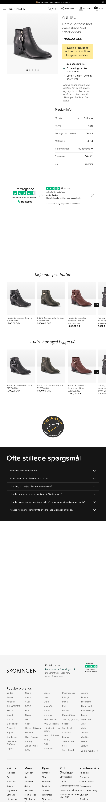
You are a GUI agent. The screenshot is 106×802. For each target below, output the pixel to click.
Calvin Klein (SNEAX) (12, 742)
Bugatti (10, 732)
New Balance (50, 719)
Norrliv (47, 739)
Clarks (28, 692)
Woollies (85, 737)
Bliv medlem (66, 776)
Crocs (28, 697)
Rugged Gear (68, 714)
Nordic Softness (51, 735)
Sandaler (11, 794)
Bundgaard (12, 737)
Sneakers (11, 781)
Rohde (65, 710)
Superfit (84, 692)
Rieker (65, 706)
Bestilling (84, 799)
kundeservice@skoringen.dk (60, 669)
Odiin (46, 744)
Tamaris (84, 697)
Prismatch (84, 777)
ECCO (28, 706)
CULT (27, 701)
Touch (84, 714)
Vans (83, 723)
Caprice (10, 748)
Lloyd (46, 697)
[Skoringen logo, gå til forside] (16, 9)
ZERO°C (85, 745)
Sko (8, 777)
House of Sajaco (33, 728)
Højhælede (12, 790)
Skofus (65, 737)
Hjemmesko (12, 799)
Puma (65, 701)
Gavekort (84, 794)
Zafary (84, 741)
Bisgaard (11, 728)
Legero (47, 692)
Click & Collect (87, 781)
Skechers (66, 732)
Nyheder (11, 772)
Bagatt (10, 714)
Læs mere (66, 2)
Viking (84, 728)
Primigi (65, 697)
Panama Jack (68, 692)
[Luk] (103, 2)
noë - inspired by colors (52, 729)
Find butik (84, 772)
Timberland (86, 706)
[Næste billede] (53, 43)
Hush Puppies (31, 737)
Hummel (29, 732)
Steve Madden (69, 750)
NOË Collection (51, 723)
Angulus (11, 701)
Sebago (66, 723)
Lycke (46, 701)
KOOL (28, 750)
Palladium (48, 748)
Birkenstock (12, 723)
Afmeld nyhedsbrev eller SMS (69, 796)
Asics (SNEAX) (13, 706)
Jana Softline (31, 745)
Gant (27, 719)
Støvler (10, 786)
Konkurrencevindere (70, 790)
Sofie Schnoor (69, 741)
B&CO (10, 710)
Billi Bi (10, 719)
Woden (84, 732)
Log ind (63, 781)
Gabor (28, 714)
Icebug (28, 741)
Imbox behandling (88, 790)
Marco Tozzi (49, 706)
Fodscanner (85, 786)
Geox (27, 723)
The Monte (86, 701)
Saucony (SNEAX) (70, 719)
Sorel (64, 745)
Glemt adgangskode (69, 785)
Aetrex (10, 697)
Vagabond (86, 719)
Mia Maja (48, 714)
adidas (10, 692)
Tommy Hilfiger (88, 710)
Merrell (47, 710)
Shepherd (67, 728)
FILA (27, 710)
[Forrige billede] (12, 43)
